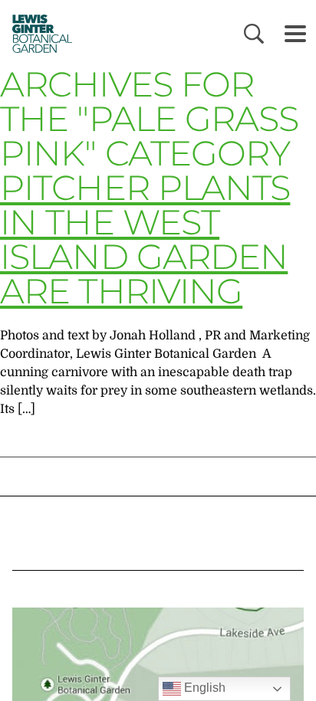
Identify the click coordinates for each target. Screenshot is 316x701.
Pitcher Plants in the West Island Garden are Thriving (145, 239)
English (203, 687)
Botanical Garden (38, 33)
